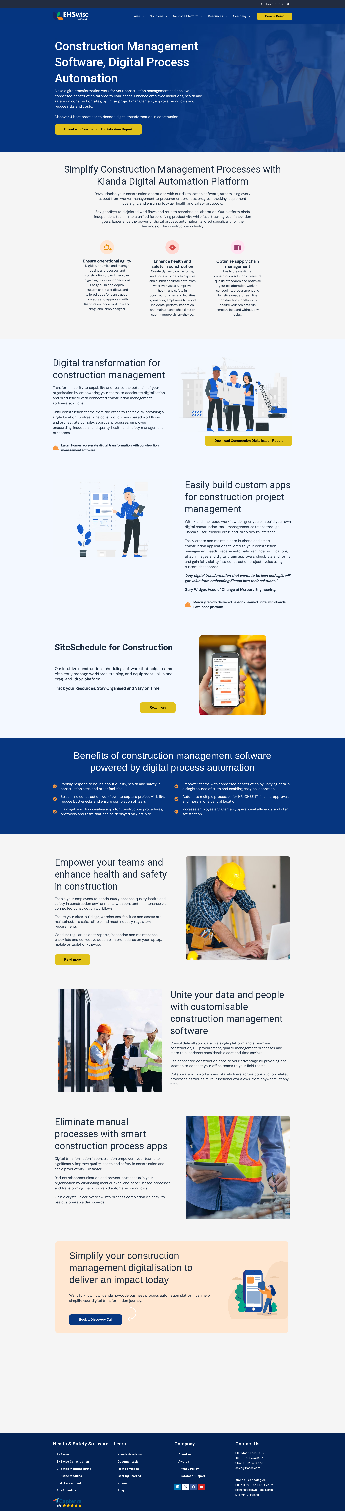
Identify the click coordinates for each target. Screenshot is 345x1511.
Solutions (156, 16)
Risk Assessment (69, 1483)
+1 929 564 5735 (253, 1463)
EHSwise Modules (69, 1476)
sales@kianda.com (247, 1468)
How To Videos (128, 1469)
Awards (183, 1461)
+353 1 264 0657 (252, 1458)
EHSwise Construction (73, 1461)
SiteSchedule (66, 1490)
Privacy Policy (188, 1469)
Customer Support (191, 1476)
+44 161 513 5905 (278, 4)
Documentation (129, 1461)
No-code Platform (185, 16)
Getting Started (129, 1476)
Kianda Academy (130, 1454)
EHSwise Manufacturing (74, 1469)
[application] (142, 16)
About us (184, 1454)
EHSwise (134, 16)
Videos (122, 1483)
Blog (121, 1490)
